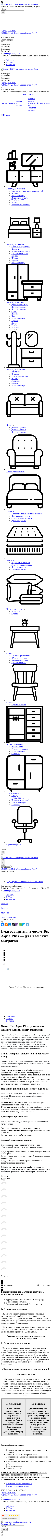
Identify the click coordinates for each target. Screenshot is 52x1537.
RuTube (9, 62)
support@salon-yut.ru (11, 53)
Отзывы (9, 1018)
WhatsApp (10, 65)
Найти (4, 1529)
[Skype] (23, 924)
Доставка (10, 1021)
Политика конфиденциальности (17, 1522)
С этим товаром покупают (17, 1486)
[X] (13, 924)
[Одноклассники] (6, 924)
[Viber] (16, 924)
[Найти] (3, 12)
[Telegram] (27, 924)
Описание (10, 1016)
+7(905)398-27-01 (9, 31)
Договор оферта (8, 1524)
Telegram (10, 60)
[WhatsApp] (20, 924)
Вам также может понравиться (19, 1484)
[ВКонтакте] (2, 924)
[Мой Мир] (9, 924)
